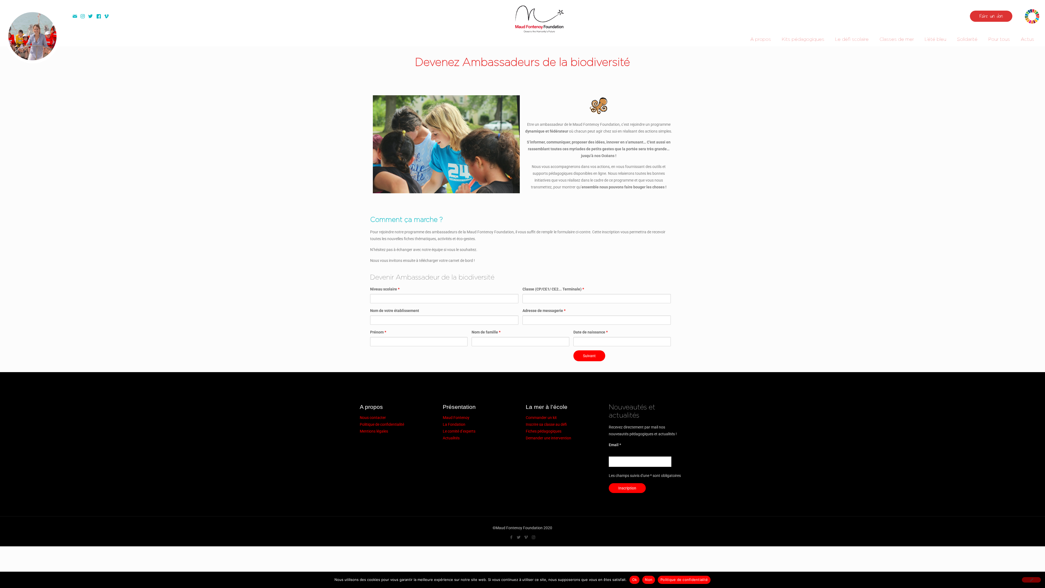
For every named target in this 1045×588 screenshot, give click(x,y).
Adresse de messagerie (543, 310)
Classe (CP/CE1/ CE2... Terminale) (553, 289)
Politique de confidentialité (382, 424)
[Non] (1031, 580)
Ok (634, 579)
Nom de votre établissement (394, 310)
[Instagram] (533, 537)
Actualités (451, 438)
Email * (615, 445)
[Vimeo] (526, 537)
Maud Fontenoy (456, 417)
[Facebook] (511, 537)
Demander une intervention (548, 438)
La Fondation (454, 424)
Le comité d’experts (459, 431)
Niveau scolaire (384, 289)
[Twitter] (519, 537)
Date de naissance (590, 332)
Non (648, 579)
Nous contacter (373, 417)
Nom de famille (486, 332)
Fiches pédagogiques (543, 431)
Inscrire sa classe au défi (546, 424)
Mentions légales (374, 431)
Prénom (378, 332)
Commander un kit (541, 417)
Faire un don (991, 16)
